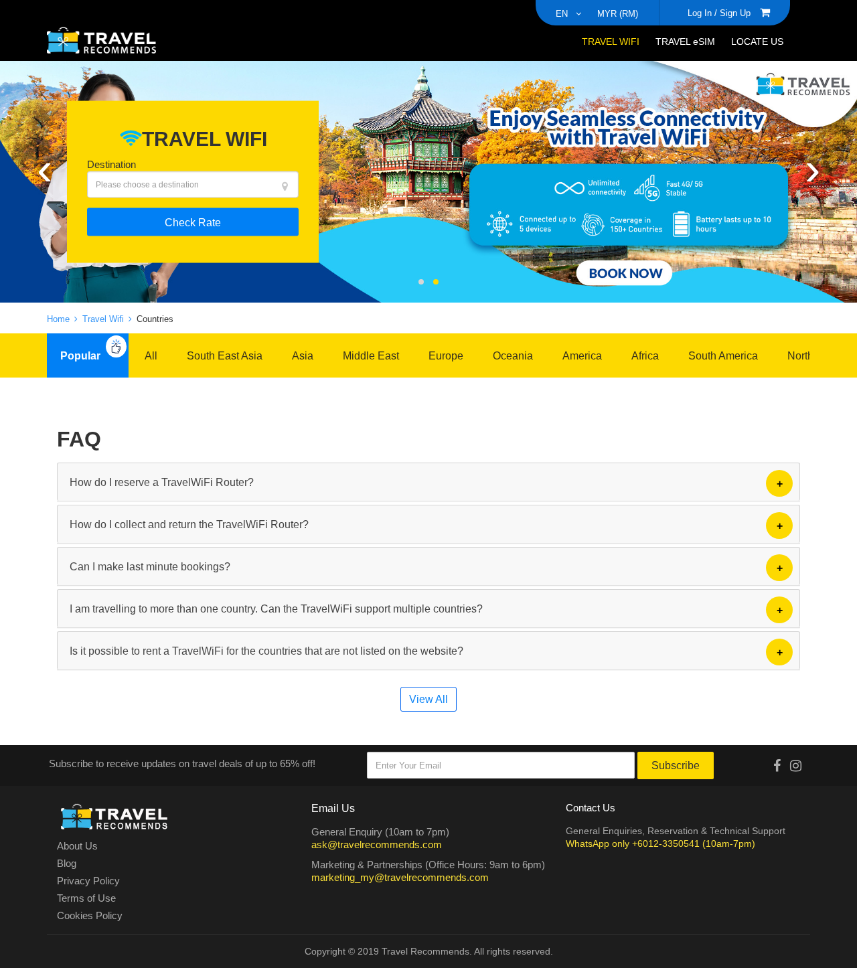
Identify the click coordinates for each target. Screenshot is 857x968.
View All (428, 698)
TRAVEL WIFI (610, 41)
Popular (80, 355)
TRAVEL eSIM (685, 41)
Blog (66, 863)
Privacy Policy (88, 881)
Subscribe (675, 764)
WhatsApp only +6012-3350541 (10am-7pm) (660, 843)
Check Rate (193, 221)
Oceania (513, 355)
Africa (645, 355)
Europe (445, 355)
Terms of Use (86, 898)
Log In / (702, 12)
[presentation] (44, 166)
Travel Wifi (104, 318)
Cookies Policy (90, 915)
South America (723, 355)
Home (59, 318)
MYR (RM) (617, 13)
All (151, 355)
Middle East (371, 355)
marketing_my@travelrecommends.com (400, 877)
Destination (111, 164)
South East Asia (224, 355)
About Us (77, 846)
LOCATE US (757, 41)
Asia (302, 355)
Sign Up (735, 12)
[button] (421, 282)
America (582, 355)
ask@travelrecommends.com (376, 844)
